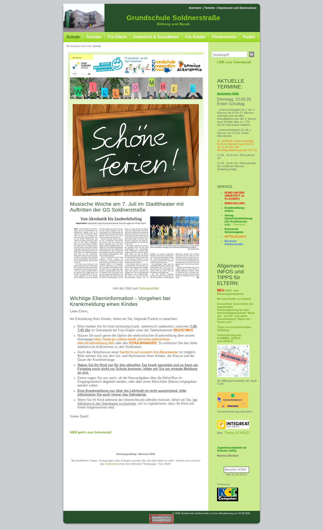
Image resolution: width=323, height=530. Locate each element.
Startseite (195, 7)
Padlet (249, 37)
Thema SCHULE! (237, 433)
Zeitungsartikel (149, 288)
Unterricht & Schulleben (156, 37)
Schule (73, 37)
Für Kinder (195, 37)
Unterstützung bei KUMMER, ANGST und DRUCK (229, 338)
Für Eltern (117, 37)
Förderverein (224, 37)
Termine (209, 7)
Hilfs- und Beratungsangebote (230, 292)
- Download (238, 220)
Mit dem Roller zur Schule (234, 298)
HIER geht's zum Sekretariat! (91, 432)
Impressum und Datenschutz (237, 7)
